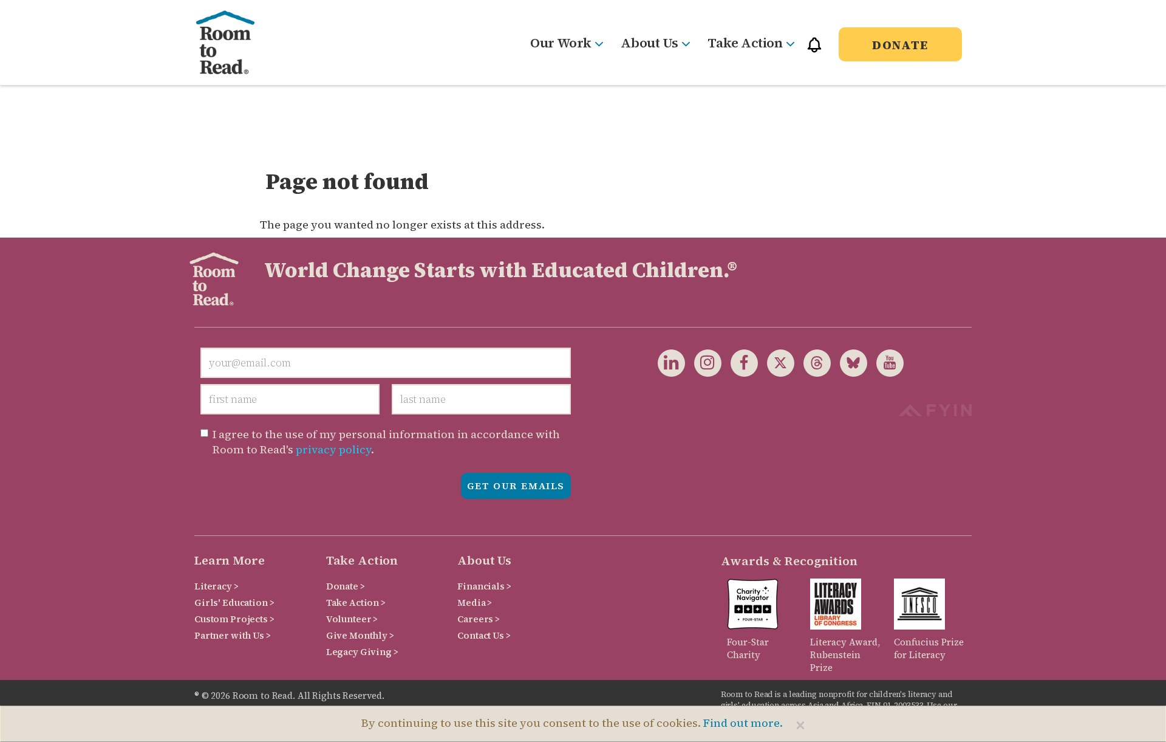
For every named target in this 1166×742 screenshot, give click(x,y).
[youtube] (885, 362)
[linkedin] (671, 362)
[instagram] (703, 362)
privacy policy (333, 449)
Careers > (478, 619)
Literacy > (216, 586)
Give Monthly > (360, 635)
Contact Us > (483, 635)
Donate (900, 44)
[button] (814, 50)
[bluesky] (849, 362)
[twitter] (776, 362)
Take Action (744, 42)
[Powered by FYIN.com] (935, 408)
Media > (474, 602)
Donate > (345, 586)
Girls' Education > (234, 602)
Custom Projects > (234, 619)
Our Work (560, 42)
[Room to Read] (235, 42)
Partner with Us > (232, 635)
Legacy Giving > (362, 651)
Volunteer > (352, 619)
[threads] (812, 362)
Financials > (484, 586)
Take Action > (356, 602)
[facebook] (739, 362)
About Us (649, 42)
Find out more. (743, 722)
